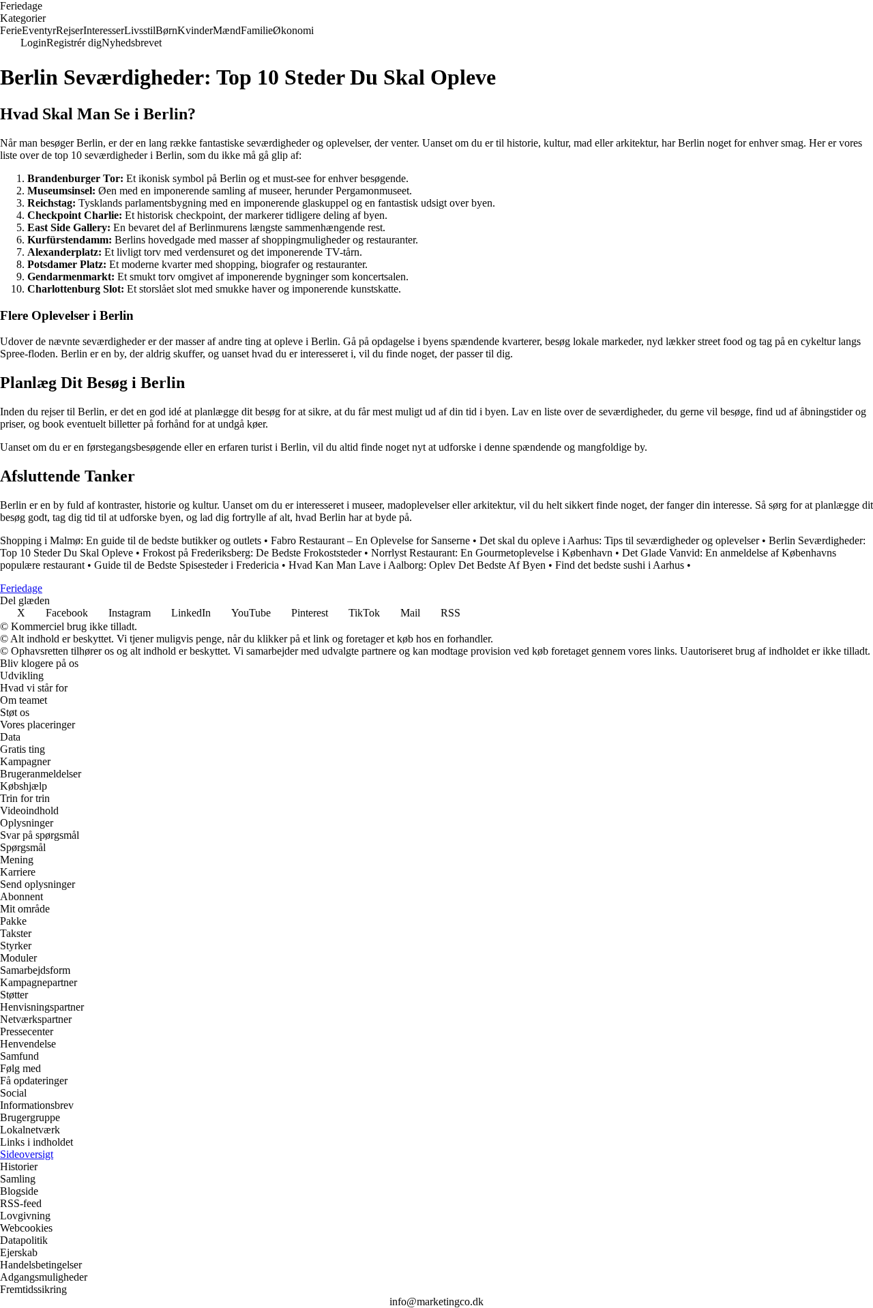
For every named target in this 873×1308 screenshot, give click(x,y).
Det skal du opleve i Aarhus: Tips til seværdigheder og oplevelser (619, 540)
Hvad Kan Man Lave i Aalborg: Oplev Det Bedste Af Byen (417, 565)
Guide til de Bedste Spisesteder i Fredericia (186, 565)
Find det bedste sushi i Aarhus (619, 565)
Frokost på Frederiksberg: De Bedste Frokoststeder (252, 553)
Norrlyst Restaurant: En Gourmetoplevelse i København (491, 553)
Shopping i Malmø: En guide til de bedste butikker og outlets (130, 540)
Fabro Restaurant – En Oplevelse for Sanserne (370, 540)
